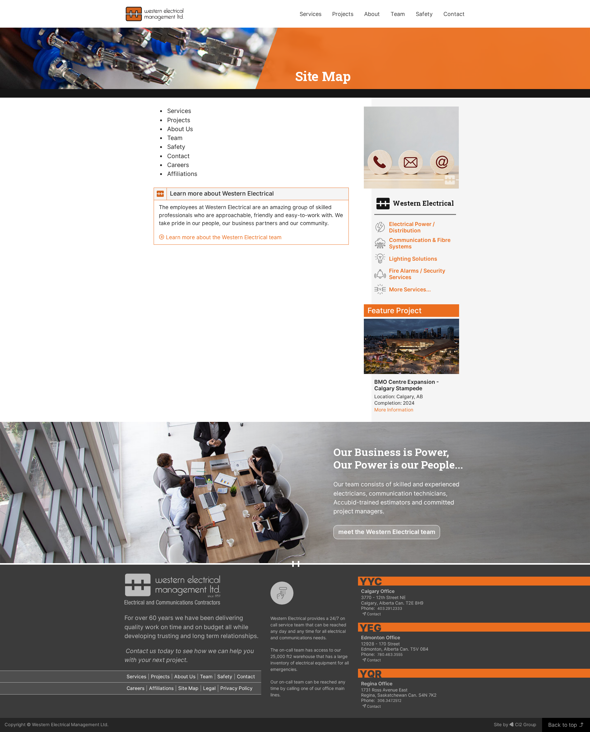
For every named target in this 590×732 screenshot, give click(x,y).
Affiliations (182, 173)
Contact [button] (454, 14)
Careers (178, 165)
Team (398, 14)
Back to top (563, 725)
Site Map (188, 688)
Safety (424, 14)
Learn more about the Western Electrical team (222, 237)
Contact (178, 156)
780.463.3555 (390, 654)
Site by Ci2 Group (515, 724)
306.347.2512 (389, 700)
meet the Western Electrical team (386, 531)
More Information (393, 410)
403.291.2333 (389, 608)
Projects (342, 14)
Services (310, 14)
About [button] (372, 14)
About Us (180, 129)
